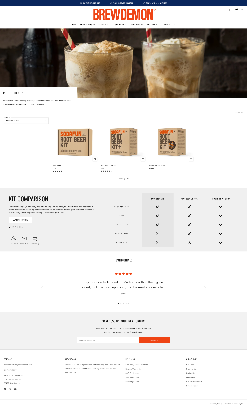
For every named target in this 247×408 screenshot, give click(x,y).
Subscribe (154, 340)
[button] (118, 303)
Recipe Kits (103, 24)
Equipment (135, 24)
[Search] (230, 10)
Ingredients (152, 24)
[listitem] (90, 3)
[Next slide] (205, 288)
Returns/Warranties (133, 369)
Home (74, 24)
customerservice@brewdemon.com (18, 364)
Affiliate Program (132, 377)
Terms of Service (136, 332)
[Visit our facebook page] (5, 389)
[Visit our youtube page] (15, 389)
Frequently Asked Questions (136, 364)
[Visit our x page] (10, 389)
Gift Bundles (121, 24)
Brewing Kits (86, 24)
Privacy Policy (191, 386)
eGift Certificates (132, 373)
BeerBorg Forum (132, 381)
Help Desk (168, 24)
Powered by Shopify (215, 404)
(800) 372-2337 (10, 370)
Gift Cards (190, 364)
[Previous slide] (41, 288)
